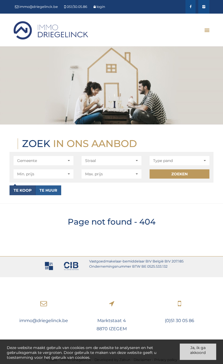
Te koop (23, 190)
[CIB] (71, 267)
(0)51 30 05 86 (179, 320)
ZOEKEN (179, 174)
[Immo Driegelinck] (51, 30)
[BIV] (49, 267)
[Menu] (204, 30)
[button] (43, 160)
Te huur (48, 190)
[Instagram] (203, 7)
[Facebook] (190, 7)
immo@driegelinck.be (43, 320)
